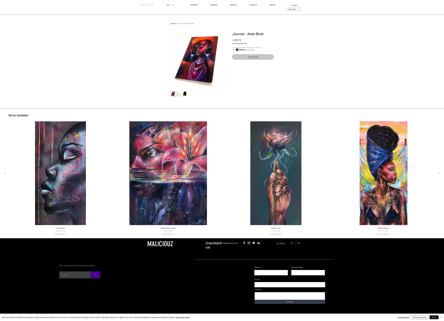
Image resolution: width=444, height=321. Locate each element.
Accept (434, 317)
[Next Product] (438, 173)
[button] (198, 5)
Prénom (257, 267)
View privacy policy (183, 317)
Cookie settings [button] (403, 317)
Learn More (250, 50)
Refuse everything (419, 317)
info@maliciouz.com (229, 243)
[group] (222, 178)
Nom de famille (296, 267)
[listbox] (294, 9)
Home (173, 23)
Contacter (258, 289)
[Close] (441, 317)
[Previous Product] (5, 173)
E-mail (257, 279)
